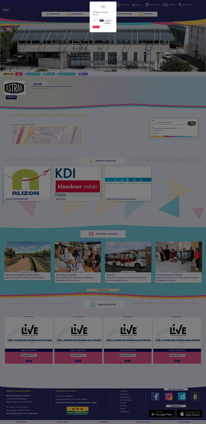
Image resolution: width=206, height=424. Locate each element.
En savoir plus (95, 14)
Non (101, 20)
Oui (95, 20)
